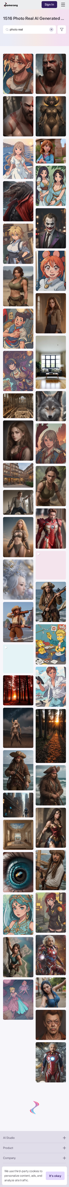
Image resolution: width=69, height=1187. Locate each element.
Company (9, 1158)
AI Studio (9, 1138)
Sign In (49, 4)
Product (8, 1148)
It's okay (55, 1176)
